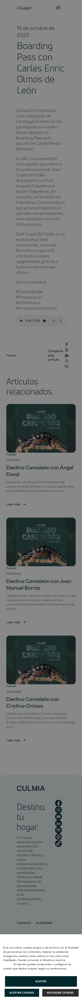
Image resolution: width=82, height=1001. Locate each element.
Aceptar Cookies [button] (21, 992)
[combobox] (77, 939)
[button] (41, 981)
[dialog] (41, 967)
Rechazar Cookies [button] (60, 992)
